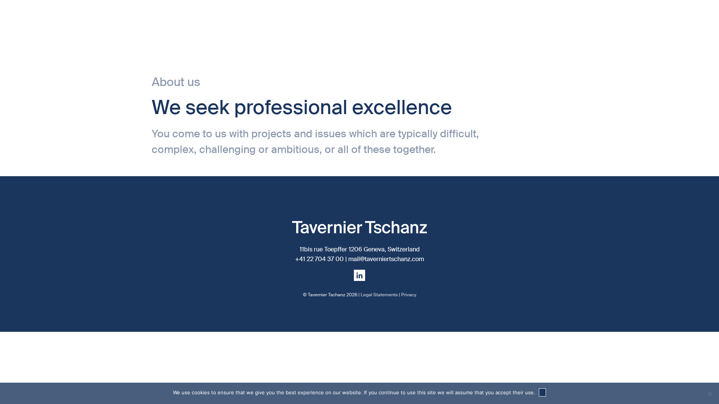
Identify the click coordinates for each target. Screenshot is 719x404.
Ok (542, 392)
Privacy (408, 295)
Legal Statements (379, 295)
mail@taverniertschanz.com (386, 259)
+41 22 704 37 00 (319, 259)
